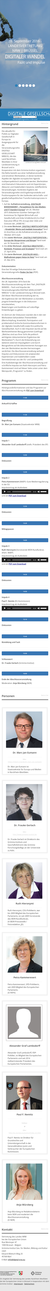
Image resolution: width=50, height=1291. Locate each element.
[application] (25, 491)
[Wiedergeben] (5, 491)
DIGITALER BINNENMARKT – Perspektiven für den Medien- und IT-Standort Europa (25, 207)
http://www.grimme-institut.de (25, 834)
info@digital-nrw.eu (16, 1259)
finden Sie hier (26, 272)
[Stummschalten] (39, 491)
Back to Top (44, 123)
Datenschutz (29, 1284)
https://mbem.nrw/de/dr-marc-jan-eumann (25, 762)
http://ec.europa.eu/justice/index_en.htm (25, 1133)
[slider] (44, 491)
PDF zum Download (35, 390)
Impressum (18, 1284)
